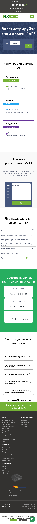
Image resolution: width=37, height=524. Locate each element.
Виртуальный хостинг (9, 435)
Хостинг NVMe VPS (8, 426)
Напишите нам (25, 400)
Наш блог (24, 424)
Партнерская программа (10, 454)
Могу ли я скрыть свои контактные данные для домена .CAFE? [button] (17, 391)
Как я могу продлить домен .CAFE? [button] (17, 374)
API (3, 456)
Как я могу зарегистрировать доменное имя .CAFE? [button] (15, 357)
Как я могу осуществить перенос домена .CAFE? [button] (16, 382)
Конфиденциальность (28, 506)
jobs (23, 301)
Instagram (8, 471)
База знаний (6, 460)
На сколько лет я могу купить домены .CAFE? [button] (15, 366)
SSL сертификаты (7, 420)
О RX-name (24, 420)
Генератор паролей (8, 458)
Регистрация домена (8, 439)
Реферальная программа (10, 452)
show (23, 314)
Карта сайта (31, 509)
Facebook (8, 469)
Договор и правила (29, 504)
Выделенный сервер (8, 422)
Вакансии (24, 426)
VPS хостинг (6, 424)
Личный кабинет (17, 8)
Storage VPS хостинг (8, 431)
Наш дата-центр (26, 422)
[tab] (18, 357)
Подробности (23, 520)
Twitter (7, 467)
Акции (4, 441)
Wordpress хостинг (8, 437)
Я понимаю (13, 520)
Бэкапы (4, 433)
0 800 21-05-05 (17, 5)
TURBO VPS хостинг (8, 429)
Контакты (24, 429)
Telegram (8, 473)
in (23, 289)
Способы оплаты (7, 450)
